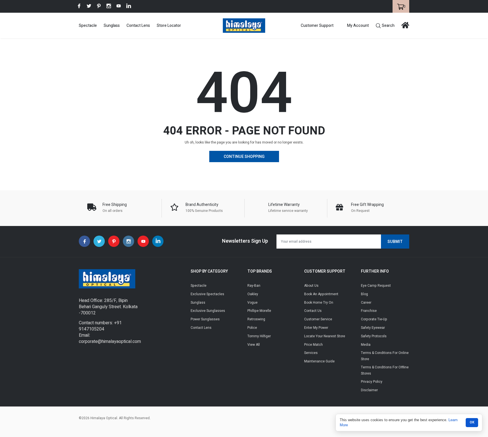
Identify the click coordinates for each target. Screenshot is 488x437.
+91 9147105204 (100, 325)
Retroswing (256, 319)
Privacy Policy (371, 381)
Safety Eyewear (373, 327)
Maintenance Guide (319, 361)
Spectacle (88, 26)
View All (253, 344)
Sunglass (112, 26)
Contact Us (313, 310)
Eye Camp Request (376, 285)
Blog (364, 294)
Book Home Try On (318, 302)
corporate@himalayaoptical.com (110, 341)
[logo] (244, 25)
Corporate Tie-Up (374, 319)
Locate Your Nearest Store (324, 336)
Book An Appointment (321, 294)
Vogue (252, 302)
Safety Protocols (374, 336)
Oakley (252, 294)
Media (366, 344)
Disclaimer (369, 390)
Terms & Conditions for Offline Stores (385, 370)
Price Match (313, 344)
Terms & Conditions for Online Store (385, 356)
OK (472, 422)
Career (366, 302)
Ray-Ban (253, 285)
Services (311, 352)
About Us (311, 285)
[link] (79, 6)
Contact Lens (138, 26)
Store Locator (169, 26)
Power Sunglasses (205, 319)
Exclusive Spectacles (207, 294)
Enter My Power (316, 327)
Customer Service (318, 319)
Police (252, 327)
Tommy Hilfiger (259, 336)
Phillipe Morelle (259, 310)
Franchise (369, 310)
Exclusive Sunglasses (208, 310)
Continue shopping (244, 157)
